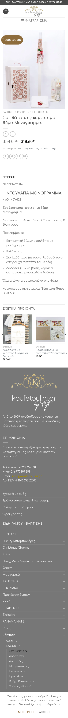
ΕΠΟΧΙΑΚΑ (11, 588)
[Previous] (2, 340)
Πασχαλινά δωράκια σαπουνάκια (27, 561)
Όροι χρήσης (12, 514)
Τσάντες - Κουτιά (20, 686)
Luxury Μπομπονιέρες (19, 541)
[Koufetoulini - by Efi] (34, 11)
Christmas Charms (16, 547)
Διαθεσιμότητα (13, 184)
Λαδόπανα (16, 656)
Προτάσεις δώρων (16, 594)
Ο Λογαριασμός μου (18, 507)
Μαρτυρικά (11, 574)
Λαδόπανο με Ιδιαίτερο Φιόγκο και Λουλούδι (16, 353)
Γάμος (7, 628)
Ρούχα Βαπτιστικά (21, 681)
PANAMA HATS (13, 621)
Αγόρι (9, 641)
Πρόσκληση (17, 676)
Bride (6, 554)
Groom (7, 567)
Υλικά (7, 601)
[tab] (34, 177)
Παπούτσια (17, 671)
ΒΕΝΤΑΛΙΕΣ (11, 534)
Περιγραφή (9, 177)
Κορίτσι (22, 112)
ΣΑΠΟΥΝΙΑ (11, 581)
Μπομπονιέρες (19, 666)
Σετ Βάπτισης (39, 112)
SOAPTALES (11, 608)
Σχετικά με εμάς (14, 494)
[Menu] (6, 11)
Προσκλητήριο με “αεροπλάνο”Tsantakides (51, 351)
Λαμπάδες (16, 661)
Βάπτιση (8, 112)
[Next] (65, 340)
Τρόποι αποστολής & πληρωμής (26, 500)
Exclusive (9, 614)
